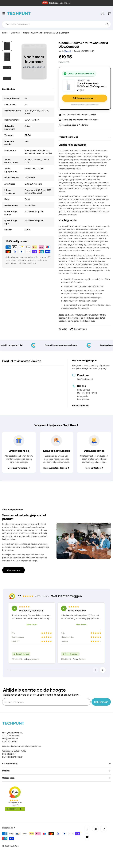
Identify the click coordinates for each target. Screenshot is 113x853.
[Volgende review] (103, 670)
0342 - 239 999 (9, 741)
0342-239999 (83, 390)
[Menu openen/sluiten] (4, 13)
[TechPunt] (13, 723)
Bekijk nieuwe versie (85, 98)
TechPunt (14, 846)
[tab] (21, 362)
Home (4, 33)
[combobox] (56, 24)
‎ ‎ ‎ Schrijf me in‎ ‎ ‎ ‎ (101, 701)
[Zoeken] (107, 24)
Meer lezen (32, 624)
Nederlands (7, 828)
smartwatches (100, 211)
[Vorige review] (95, 670)
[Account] (102, 13)
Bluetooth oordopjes (68, 214)
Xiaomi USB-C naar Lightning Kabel (77, 185)
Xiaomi (67, 51)
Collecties (15, 33)
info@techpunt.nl (85, 379)
